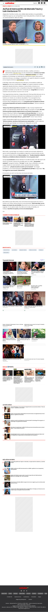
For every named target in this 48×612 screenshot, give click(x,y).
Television (41, 249)
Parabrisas (40, 593)
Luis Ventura (20, 80)
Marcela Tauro (17, 73)
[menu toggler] (3, 3)
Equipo (39, 596)
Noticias (15, 593)
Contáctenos (26, 596)
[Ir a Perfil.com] (42, 1)
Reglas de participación (21, 599)
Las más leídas (7, 405)
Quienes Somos (17, 596)
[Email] (44, 67)
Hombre (34, 593)
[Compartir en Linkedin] (41, 67)
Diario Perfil (4, 593)
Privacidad (33, 596)
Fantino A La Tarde (32, 249)
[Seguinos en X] (44, 3)
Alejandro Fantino (31, 74)
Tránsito (30, 599)
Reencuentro (6, 252)
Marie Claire (22, 593)
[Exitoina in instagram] (39, 3)
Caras (10, 593)
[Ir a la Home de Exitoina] (10, 3)
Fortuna (28, 593)
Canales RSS (9, 596)
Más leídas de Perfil (9, 459)
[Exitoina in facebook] (42, 3)
